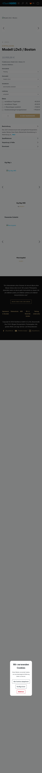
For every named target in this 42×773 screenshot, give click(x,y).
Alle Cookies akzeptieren (21, 681)
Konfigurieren (21, 687)
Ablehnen (21, 692)
